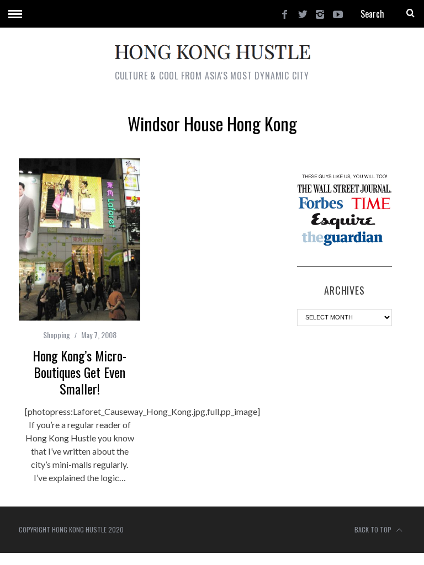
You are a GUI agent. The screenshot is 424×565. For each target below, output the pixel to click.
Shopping (56, 334)
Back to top (373, 529)
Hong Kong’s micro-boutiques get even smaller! (79, 371)
